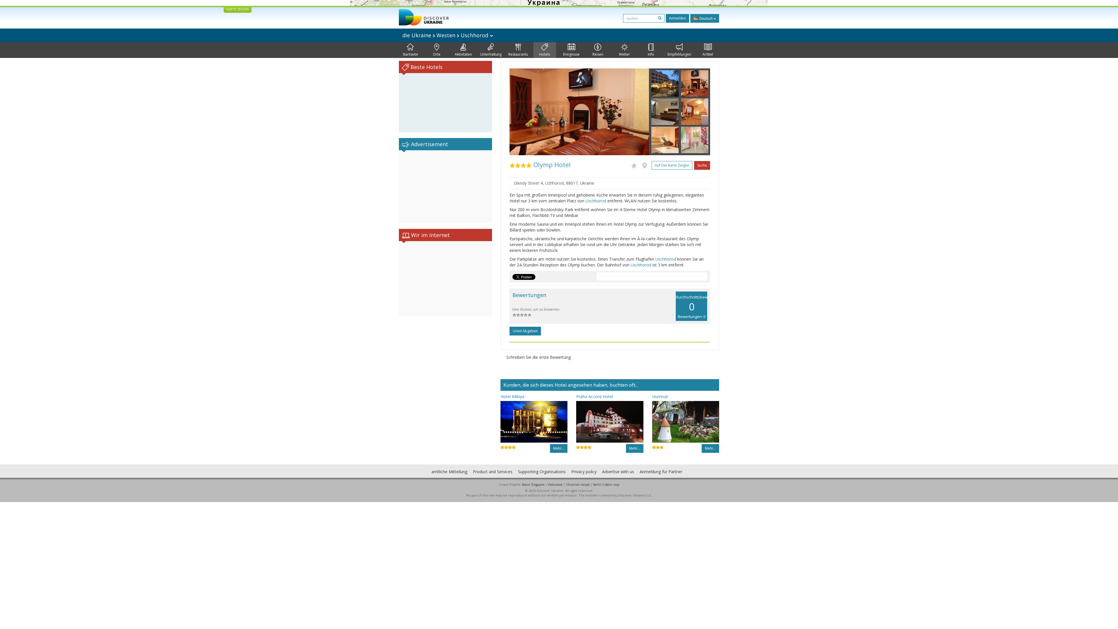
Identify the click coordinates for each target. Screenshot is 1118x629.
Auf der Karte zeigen (672, 165)
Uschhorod (595, 201)
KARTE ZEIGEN (238, 9)
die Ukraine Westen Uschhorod (446, 35)
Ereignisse (571, 54)
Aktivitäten (463, 54)
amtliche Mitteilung (449, 471)
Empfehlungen (679, 54)
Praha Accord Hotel (594, 396)
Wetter (624, 54)
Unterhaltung (491, 54)
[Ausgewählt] (635, 164)
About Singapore (533, 485)
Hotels (544, 54)
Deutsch (706, 18)
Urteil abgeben (525, 330)
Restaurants (518, 54)
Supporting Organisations (542, 471)
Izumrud (660, 396)
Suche (702, 165)
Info (651, 54)
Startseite (410, 54)
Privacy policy (584, 471)
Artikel (708, 54)
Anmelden (677, 18)
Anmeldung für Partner (661, 471)
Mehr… (558, 448)
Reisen (597, 54)
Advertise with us (618, 471)
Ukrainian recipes (578, 485)
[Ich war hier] (646, 164)
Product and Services (492, 471)
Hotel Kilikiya (512, 396)
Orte (437, 54)
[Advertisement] (445, 186)
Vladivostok (555, 485)
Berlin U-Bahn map (606, 485)
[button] (520, 111)
